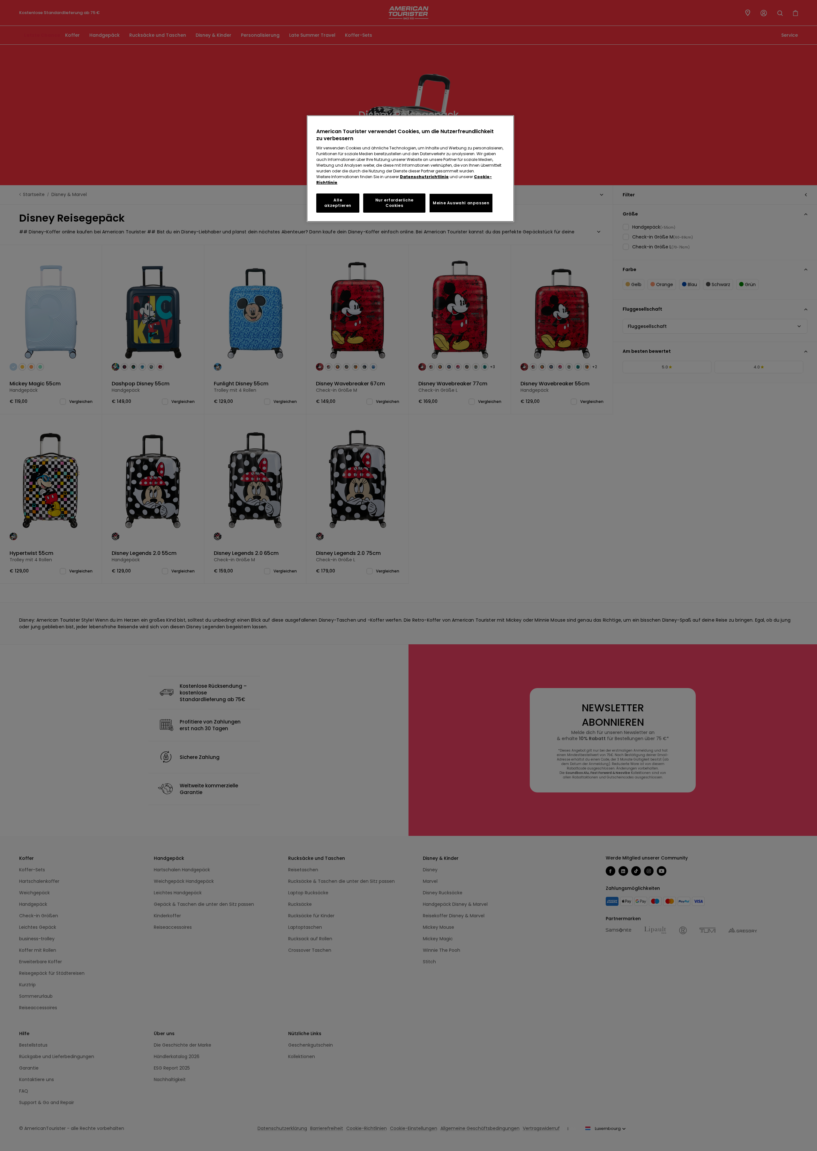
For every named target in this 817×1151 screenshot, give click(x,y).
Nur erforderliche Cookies (394, 202)
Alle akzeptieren (337, 202)
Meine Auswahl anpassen (461, 203)
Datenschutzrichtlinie (424, 176)
